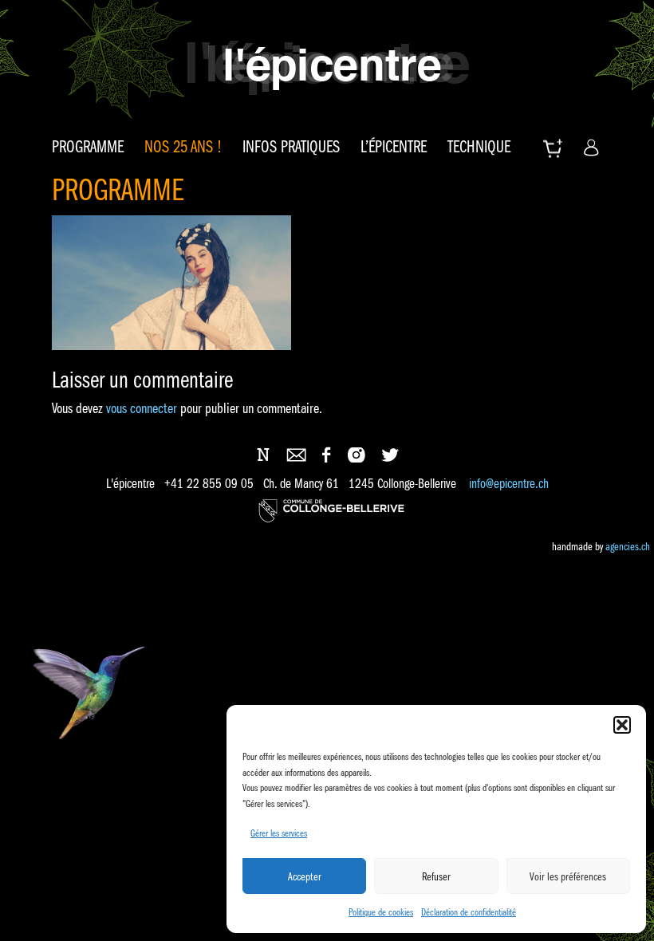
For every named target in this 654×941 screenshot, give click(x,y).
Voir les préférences (568, 876)
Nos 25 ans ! (183, 146)
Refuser (436, 876)
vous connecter (141, 408)
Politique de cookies (381, 912)
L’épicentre (393, 146)
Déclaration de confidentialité (468, 912)
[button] (622, 725)
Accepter (304, 876)
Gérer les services (278, 833)
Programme (88, 146)
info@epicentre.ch (509, 483)
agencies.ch (627, 546)
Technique (478, 146)
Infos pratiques (291, 146)
